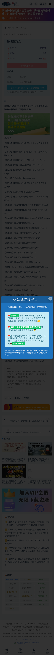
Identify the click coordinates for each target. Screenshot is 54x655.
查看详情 (19, 344)
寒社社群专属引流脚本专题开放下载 (25, 327)
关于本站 (14, 316)
